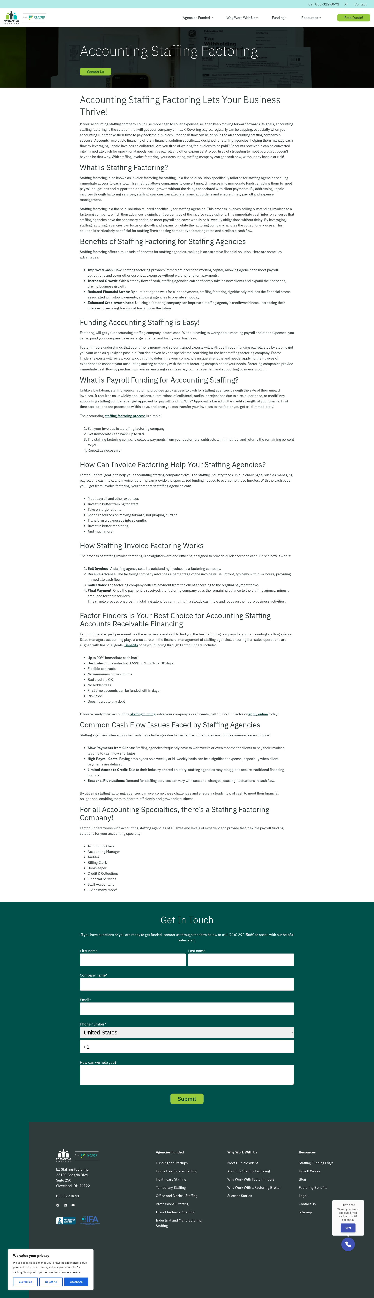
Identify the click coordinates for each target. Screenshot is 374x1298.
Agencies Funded (170, 1152)
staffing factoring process (125, 416)
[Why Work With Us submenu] (257, 18)
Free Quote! (353, 17)
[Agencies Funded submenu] (212, 18)
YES (348, 1228)
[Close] (364, 1200)
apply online (258, 714)
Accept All (76, 1282)
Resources (307, 1152)
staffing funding (142, 714)
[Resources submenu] (320, 18)
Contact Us (95, 71)
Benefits (131, 645)
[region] (51, 1269)
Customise (25, 1282)
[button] (348, 1244)
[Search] (346, 4)
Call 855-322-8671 (323, 4)
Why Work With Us (242, 1152)
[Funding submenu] (286, 18)
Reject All (51, 1282)
